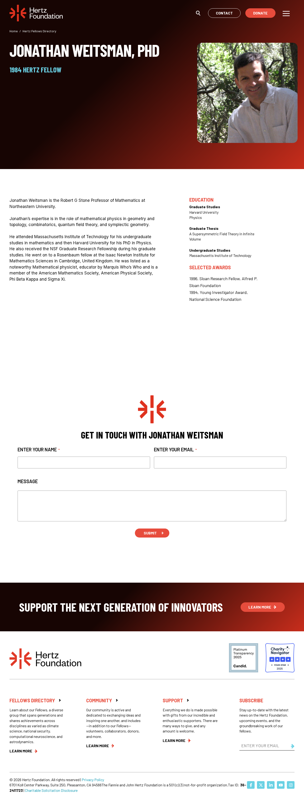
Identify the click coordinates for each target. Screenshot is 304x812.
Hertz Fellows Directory (39, 31)
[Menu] (286, 13)
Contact (224, 13)
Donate (260, 13)
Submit (150, 533)
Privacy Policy (93, 779)
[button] (198, 12)
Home (14, 31)
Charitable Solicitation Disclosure (51, 790)
